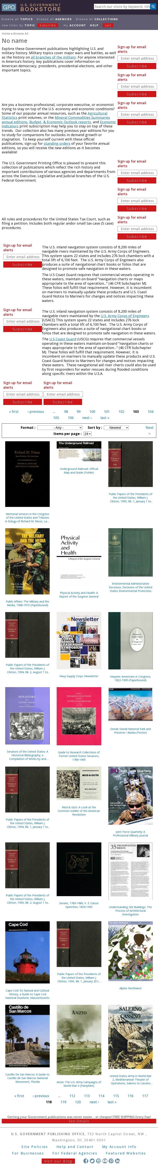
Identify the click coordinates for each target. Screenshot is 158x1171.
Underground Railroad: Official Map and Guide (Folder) (79, 470)
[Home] (33, 9)
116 (130, 1095)
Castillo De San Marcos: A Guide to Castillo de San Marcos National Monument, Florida (27, 1078)
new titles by (29, 25)
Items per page (67, 433)
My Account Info (119, 1146)
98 (66, 411)
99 (79, 411)
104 (150, 411)
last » (104, 417)
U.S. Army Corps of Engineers (125, 315)
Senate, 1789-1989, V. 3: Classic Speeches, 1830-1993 (79, 905)
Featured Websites (126, 1153)
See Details (79, 1121)
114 (101, 1095)
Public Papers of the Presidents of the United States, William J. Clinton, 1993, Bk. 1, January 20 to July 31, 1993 (79, 977)
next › (87, 417)
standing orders (57, 143)
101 (107, 411)
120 (78, 1102)
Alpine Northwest (130, 988)
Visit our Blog (58, 1161)
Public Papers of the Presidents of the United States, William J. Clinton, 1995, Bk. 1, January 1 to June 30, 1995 (130, 497)
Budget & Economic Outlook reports (60, 122)
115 (116, 1095)
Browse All (17, 19)
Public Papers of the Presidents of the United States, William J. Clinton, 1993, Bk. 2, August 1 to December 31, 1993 (27, 898)
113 (87, 1095)
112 (72, 1095)
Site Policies (34, 1146)
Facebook (85, 1161)
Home (6, 33)
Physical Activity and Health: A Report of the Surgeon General (78, 594)
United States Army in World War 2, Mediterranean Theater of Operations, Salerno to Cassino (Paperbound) (130, 1079)
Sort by (94, 427)
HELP (94, 25)
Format (27, 427)
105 (56, 417)
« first (14, 411)
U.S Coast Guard (62, 339)
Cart (108, 25)
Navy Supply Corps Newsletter (79, 676)
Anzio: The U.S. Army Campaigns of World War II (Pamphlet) (79, 1084)
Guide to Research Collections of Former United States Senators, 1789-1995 (79, 755)
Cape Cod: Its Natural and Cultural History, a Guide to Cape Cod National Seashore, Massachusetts (27, 994)
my (75, 25)
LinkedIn (117, 1161)
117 (145, 1095)
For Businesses (28, 1153)
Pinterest (111, 1161)
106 (71, 417)
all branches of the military (53, 57)
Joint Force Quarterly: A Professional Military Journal (130, 833)
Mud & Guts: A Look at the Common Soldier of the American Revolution (79, 810)
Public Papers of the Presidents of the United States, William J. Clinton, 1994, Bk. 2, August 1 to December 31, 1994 (27, 668)
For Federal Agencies (74, 1153)
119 (63, 1102)
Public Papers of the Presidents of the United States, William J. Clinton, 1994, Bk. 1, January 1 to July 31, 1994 (27, 823)
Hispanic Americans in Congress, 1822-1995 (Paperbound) (130, 678)
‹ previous (36, 411)
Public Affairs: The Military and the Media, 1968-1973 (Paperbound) (27, 603)
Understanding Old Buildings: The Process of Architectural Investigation (130, 910)
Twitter (92, 1161)
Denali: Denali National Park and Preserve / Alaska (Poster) (130, 730)
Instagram (98, 1161)
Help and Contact (75, 1146)
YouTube (105, 1161)
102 (121, 411)
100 (92, 411)
